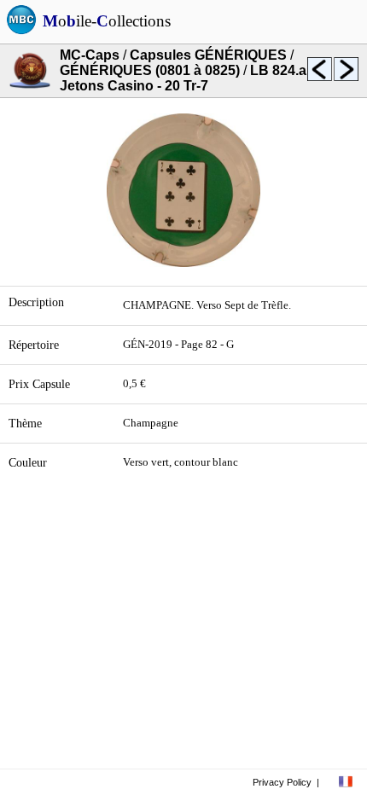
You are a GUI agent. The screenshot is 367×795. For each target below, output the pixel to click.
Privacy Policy (282, 782)
